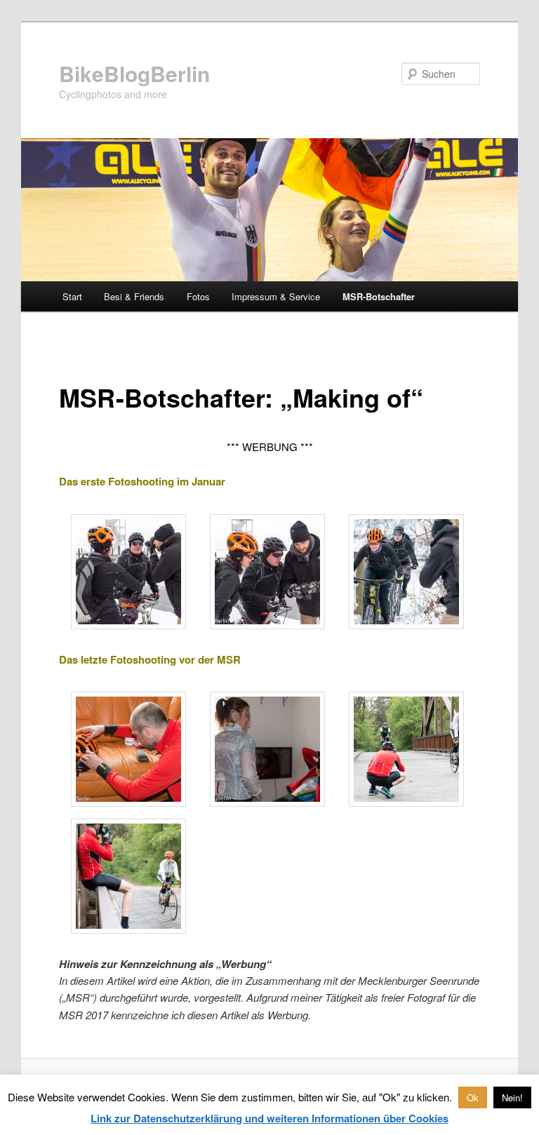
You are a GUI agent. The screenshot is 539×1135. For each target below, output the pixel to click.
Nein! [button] (512, 1097)
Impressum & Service (276, 296)
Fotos (198, 296)
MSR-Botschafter (378, 296)
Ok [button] (473, 1097)
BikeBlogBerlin (134, 73)
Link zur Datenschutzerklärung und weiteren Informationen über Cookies (269, 1118)
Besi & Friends (134, 296)
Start (72, 296)
